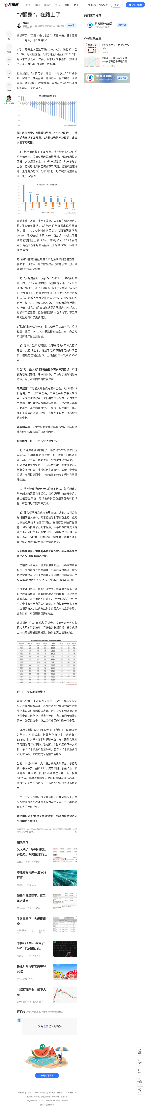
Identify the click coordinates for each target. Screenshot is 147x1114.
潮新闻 (20, 956)
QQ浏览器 (46, 1096)
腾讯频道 (55, 1096)
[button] (122, 25)
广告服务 (69, 1092)
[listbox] (47, 922)
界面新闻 (21, 908)
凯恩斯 (20, 885)
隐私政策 (52, 1092)
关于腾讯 (21, 1092)
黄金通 (20, 862)
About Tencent (32, 1092)
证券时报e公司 (22, 931)
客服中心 (64, 1096)
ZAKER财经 (22, 979)
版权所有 (50, 1105)
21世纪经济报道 (24, 1002)
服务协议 (43, 1092)
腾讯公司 (43, 1105)
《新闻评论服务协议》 (55, 1012)
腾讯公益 (37, 1096)
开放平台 (60, 1092)
